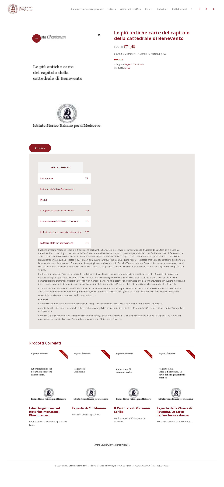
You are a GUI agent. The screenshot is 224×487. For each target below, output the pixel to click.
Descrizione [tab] (40, 148)
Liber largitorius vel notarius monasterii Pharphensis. (44, 411)
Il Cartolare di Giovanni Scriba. (132, 409)
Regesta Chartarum (134, 64)
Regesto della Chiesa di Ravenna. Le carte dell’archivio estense (174, 411)
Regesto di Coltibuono (89, 408)
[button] (99, 35)
